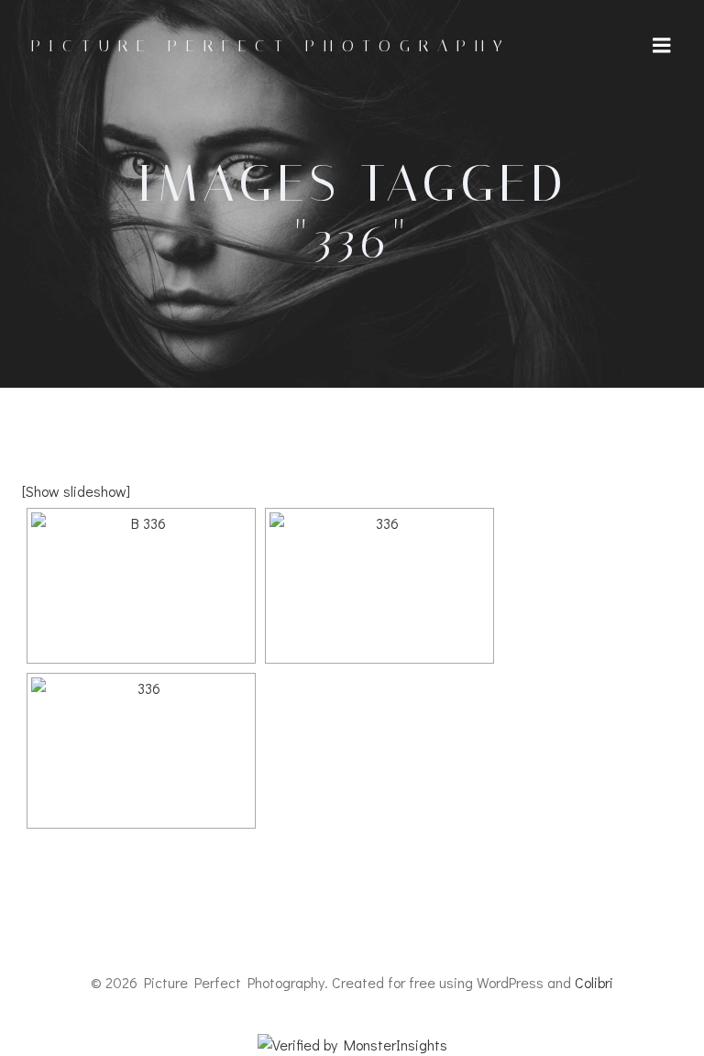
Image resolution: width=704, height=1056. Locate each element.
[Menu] (661, 45)
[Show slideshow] (76, 490)
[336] (380, 585)
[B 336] (141, 585)
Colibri (594, 982)
